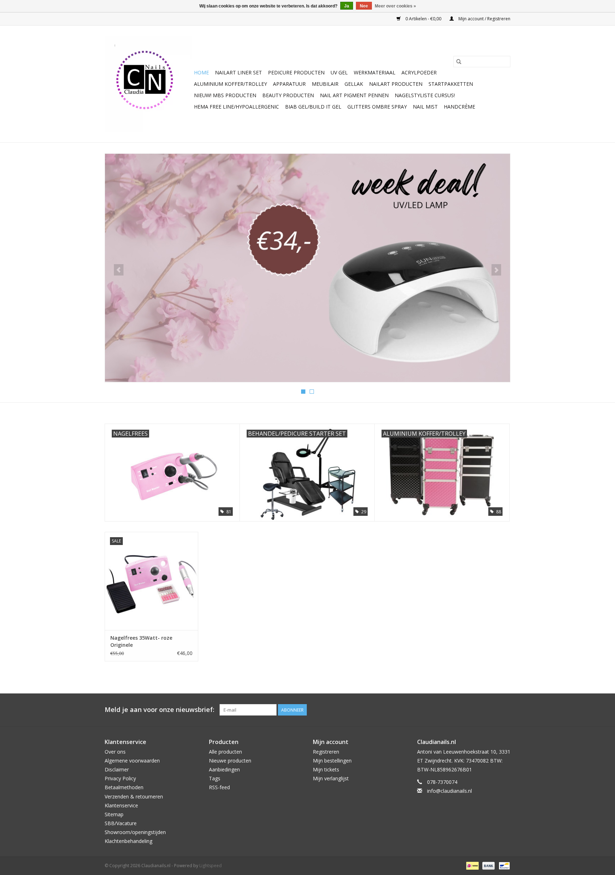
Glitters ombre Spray (377, 106)
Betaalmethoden (124, 787)
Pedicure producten (296, 72)
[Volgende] (496, 270)
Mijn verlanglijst (331, 778)
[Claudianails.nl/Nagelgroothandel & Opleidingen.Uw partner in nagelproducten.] (148, 84)
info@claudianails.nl (449, 790)
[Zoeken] (458, 61)
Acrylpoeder (419, 72)
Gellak (354, 83)
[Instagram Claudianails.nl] (504, 710)
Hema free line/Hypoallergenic (236, 106)
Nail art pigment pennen (354, 95)
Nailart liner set (238, 72)
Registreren (326, 751)
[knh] (330, 255)
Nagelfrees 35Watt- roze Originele (141, 641)
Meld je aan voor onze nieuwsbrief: (159, 709)
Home (201, 72)
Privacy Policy (120, 778)
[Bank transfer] (488, 865)
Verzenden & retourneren (134, 796)
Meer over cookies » (395, 6)
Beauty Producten (288, 95)
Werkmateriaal (374, 72)
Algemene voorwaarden (132, 760)
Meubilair (325, 83)
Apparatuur (289, 83)
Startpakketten (451, 83)
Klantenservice (121, 805)
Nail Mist (425, 106)
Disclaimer (117, 769)
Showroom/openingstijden (135, 832)
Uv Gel (339, 72)
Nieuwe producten (230, 760)
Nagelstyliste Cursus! (425, 95)
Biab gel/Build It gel (313, 106)
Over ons (115, 751)
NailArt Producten (395, 83)
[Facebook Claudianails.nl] (479, 710)
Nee (364, 6)
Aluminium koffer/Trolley (230, 83)
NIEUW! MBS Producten (225, 95)
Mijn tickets (326, 769)
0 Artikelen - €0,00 (423, 19)
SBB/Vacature (121, 823)
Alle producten (225, 751)
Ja (346, 6)
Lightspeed (210, 866)
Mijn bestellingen (332, 760)
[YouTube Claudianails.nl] (492, 710)
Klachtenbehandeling (128, 841)
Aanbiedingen (224, 769)
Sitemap (114, 814)
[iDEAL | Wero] (471, 865)
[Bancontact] (503, 865)
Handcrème (459, 106)
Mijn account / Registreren (483, 19)
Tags (214, 778)
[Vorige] (118, 270)
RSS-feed (219, 787)
